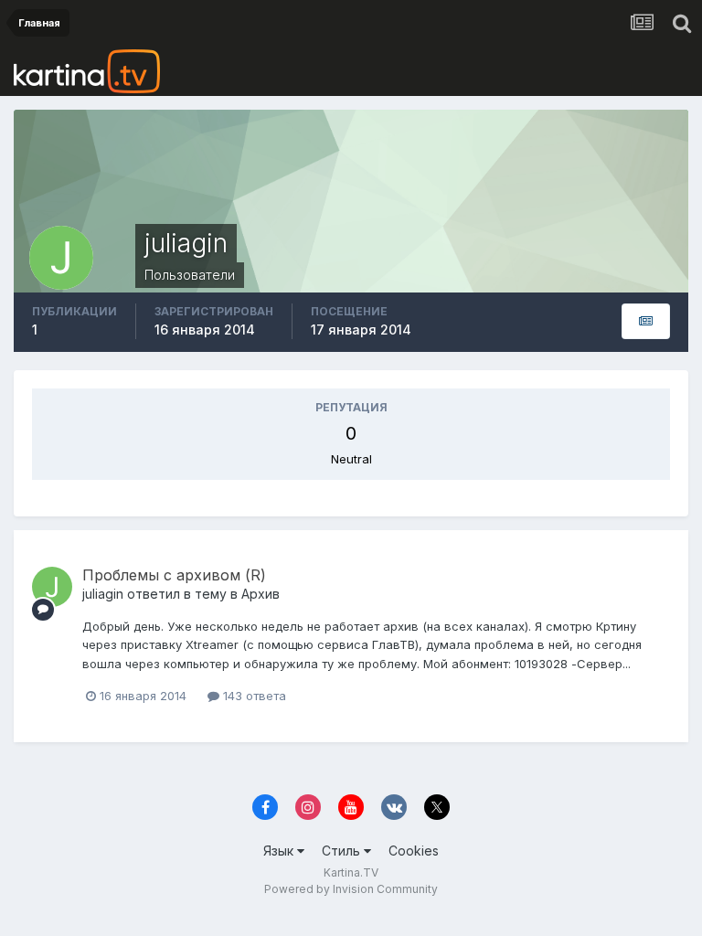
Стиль (343, 850)
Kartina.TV (351, 872)
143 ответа (252, 695)
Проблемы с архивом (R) (174, 575)
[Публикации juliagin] (646, 321)
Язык (280, 850)
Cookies (413, 850)
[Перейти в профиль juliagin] (52, 587)
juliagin (102, 593)
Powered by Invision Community (351, 889)
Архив (260, 593)
